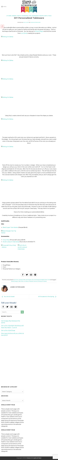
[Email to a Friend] (31, 275)
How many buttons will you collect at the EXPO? (12, 334)
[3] (16, 86)
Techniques (24, 15)
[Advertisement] (12, 348)
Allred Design (39, 31)
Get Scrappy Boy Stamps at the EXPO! (10, 322)
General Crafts (16, 15)
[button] (3, 6)
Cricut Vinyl (6, 240)
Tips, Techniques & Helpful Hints (38, 15)
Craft (19, 281)
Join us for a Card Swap (8, 330)
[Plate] (16, 44)
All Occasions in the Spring (46, 296)
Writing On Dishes (42, 281)
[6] (16, 154)
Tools (49, 15)
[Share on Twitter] (27, 275)
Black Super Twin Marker (10, 227)
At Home (9, 15)
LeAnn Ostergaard (35, 22)
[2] (16, 68)
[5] (16, 126)
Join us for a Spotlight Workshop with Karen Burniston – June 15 (12, 326)
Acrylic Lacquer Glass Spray (11, 241)
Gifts (22, 281)
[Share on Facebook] (23, 275)
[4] (16, 104)
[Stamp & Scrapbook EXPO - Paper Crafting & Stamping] (29, 7)
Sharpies (31, 281)
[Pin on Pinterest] (35, 275)
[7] (9, 189)
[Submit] (22, 312)
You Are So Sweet (9, 296)
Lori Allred (24, 33)
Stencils (35, 281)
